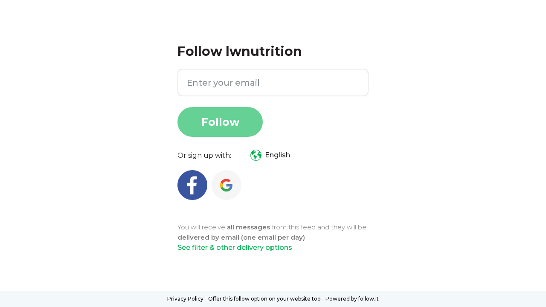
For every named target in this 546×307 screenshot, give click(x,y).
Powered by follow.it (352, 298)
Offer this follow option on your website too (264, 298)
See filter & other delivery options (234, 247)
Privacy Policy (185, 298)
